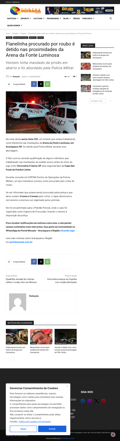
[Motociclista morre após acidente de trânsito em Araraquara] (41, 336)
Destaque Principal (20, 38)
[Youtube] (101, 401)
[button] (110, 18)
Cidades (15, 33)
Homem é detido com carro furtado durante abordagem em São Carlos (66, 349)
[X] (41, 84)
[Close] (67, 386)
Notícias (11, 18)
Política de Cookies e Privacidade (35, 421)
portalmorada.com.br (21, 242)
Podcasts (87, 18)
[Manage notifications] (113, 434)
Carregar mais (96, 101)
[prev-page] (8, 359)
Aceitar (52, 429)
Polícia (40, 38)
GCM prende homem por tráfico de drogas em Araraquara (15, 349)
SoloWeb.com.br (67, 438)
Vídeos (76, 18)
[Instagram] (87, 401)
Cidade (23, 33)
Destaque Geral (60, 343)
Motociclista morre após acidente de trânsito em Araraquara (39, 349)
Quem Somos (13, 25)
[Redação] (8, 76)
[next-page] (12, 359)
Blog (65, 18)
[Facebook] (34, 84)
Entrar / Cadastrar (13, 2)
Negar (23, 429)
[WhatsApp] (47, 84)
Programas (53, 18)
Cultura (37, 18)
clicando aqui (67, 230)
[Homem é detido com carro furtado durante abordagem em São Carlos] (66, 336)
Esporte (25, 18)
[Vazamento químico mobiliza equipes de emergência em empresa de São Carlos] (86, 88)
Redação (16, 76)
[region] (38, 409)
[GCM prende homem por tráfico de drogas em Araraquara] (17, 336)
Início (8, 33)
